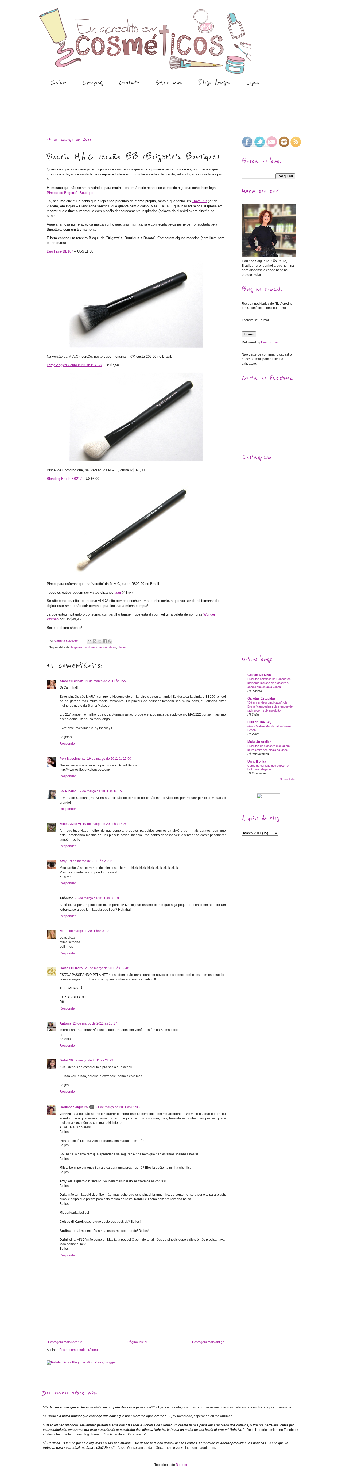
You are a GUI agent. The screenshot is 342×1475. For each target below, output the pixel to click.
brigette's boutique (83, 647)
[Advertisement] (140, 112)
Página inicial (137, 1342)
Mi (61, 931)
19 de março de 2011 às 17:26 (105, 824)
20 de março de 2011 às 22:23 (91, 1060)
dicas (112, 647)
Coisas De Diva (259, 675)
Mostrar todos (287, 779)
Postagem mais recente (65, 1342)
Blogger (181, 1465)
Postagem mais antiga (208, 1342)
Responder (68, 744)
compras (102, 647)
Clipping (92, 82)
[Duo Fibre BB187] (136, 348)
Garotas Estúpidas (261, 698)
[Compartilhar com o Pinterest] (109, 641)
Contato (129, 82)
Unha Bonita (256, 761)
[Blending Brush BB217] (136, 575)
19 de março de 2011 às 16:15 (100, 791)
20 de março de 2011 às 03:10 (87, 931)
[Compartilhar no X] (99, 641)
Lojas (253, 82)
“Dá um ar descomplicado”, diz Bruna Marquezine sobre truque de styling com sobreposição (270, 706)
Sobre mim (168, 82)
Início (58, 82)
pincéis (122, 647)
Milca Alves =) (70, 824)
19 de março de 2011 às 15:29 (106, 681)
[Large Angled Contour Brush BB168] (136, 462)
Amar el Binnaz (71, 681)
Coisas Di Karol (71, 968)
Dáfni (64, 1060)
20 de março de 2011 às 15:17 (95, 1023)
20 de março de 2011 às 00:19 (97, 898)
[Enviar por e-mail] (89, 641)
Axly (63, 861)
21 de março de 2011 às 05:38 (118, 1107)
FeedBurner (269, 342)
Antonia (65, 1023)
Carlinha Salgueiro (74, 1107)
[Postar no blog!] (94, 641)
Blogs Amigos (214, 82)
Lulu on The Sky (259, 722)
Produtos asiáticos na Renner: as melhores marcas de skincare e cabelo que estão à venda (269, 683)
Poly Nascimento (73, 759)
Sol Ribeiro (68, 791)
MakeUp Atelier (259, 742)
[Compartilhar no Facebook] (104, 641)
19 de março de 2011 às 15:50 (109, 759)
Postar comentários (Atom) (78, 1350)
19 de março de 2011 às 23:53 (90, 861)
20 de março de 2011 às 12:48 (107, 968)
